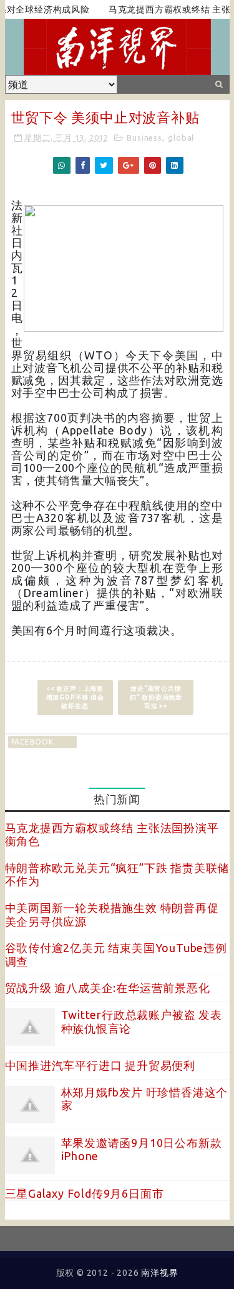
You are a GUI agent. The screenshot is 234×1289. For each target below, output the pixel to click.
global (181, 137)
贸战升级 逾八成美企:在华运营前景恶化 (107, 987)
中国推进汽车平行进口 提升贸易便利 (100, 1065)
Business (144, 137)
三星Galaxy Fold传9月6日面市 (84, 1193)
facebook (32, 742)
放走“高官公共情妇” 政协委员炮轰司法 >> (156, 697)
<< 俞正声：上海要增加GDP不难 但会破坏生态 (75, 697)
